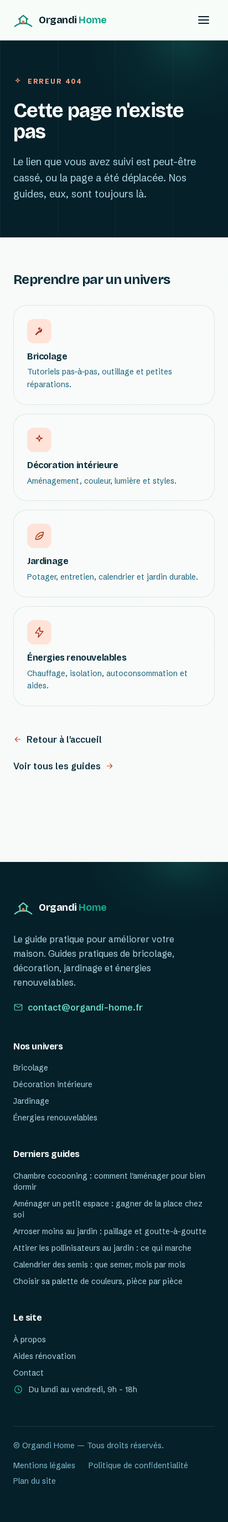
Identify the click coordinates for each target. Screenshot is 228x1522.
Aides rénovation (44, 1356)
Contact (28, 1373)
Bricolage (30, 1068)
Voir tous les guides (57, 766)
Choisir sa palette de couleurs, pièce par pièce (98, 1281)
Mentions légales (44, 1465)
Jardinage (31, 1101)
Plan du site (34, 1481)
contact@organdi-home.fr (85, 1007)
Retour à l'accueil (64, 739)
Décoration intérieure (52, 1084)
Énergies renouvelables (55, 1118)
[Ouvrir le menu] (204, 20)
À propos (29, 1340)
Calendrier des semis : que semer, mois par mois (99, 1265)
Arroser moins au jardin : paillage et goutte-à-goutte (109, 1231)
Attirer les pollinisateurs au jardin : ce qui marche (102, 1248)
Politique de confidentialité (138, 1465)
